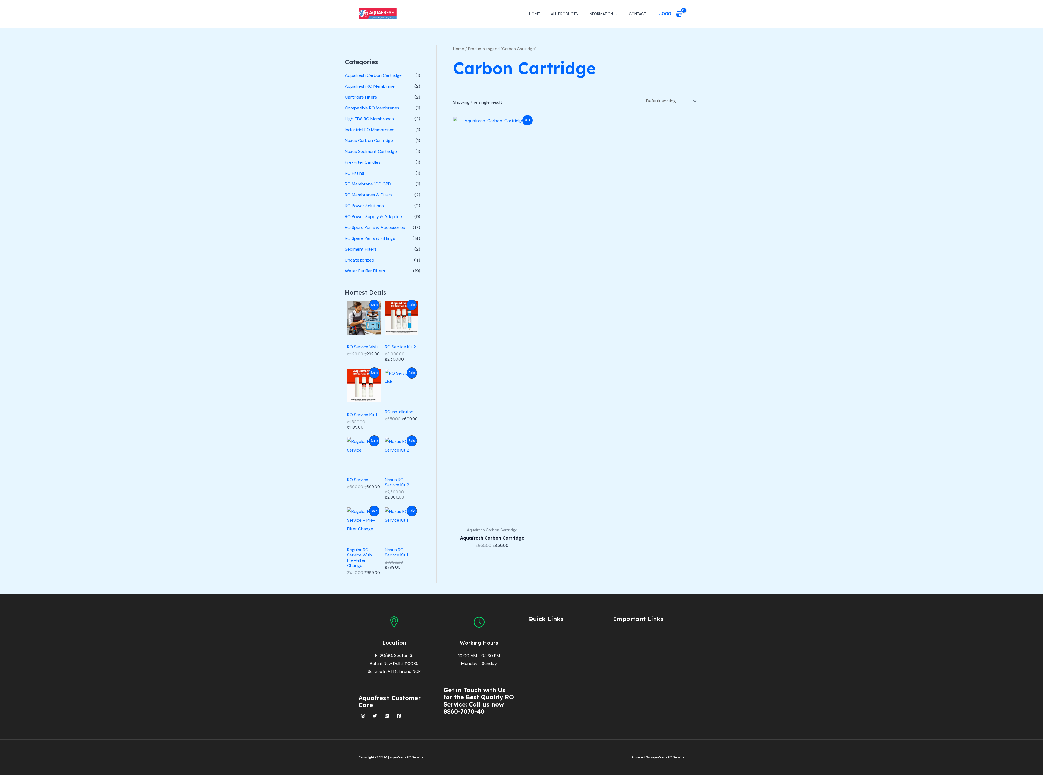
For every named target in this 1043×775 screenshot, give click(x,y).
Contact (637, 13)
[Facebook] (398, 715)
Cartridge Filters (361, 97)
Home (534, 13)
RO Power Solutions (364, 206)
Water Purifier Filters (365, 271)
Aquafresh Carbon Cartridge (373, 75)
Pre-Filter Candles (363, 162)
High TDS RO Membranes (369, 119)
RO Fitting (354, 173)
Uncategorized (359, 260)
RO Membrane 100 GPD (368, 184)
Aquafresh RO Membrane (370, 86)
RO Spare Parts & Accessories (375, 227)
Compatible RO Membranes (372, 108)
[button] (615, 13)
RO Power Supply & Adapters (374, 216)
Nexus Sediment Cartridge (371, 151)
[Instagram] (363, 715)
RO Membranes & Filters (368, 195)
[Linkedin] (386, 715)
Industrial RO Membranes (369, 130)
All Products (564, 13)
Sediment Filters (361, 249)
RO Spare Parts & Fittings (370, 238)
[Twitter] (374, 715)
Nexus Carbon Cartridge (369, 140)
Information (601, 13)
